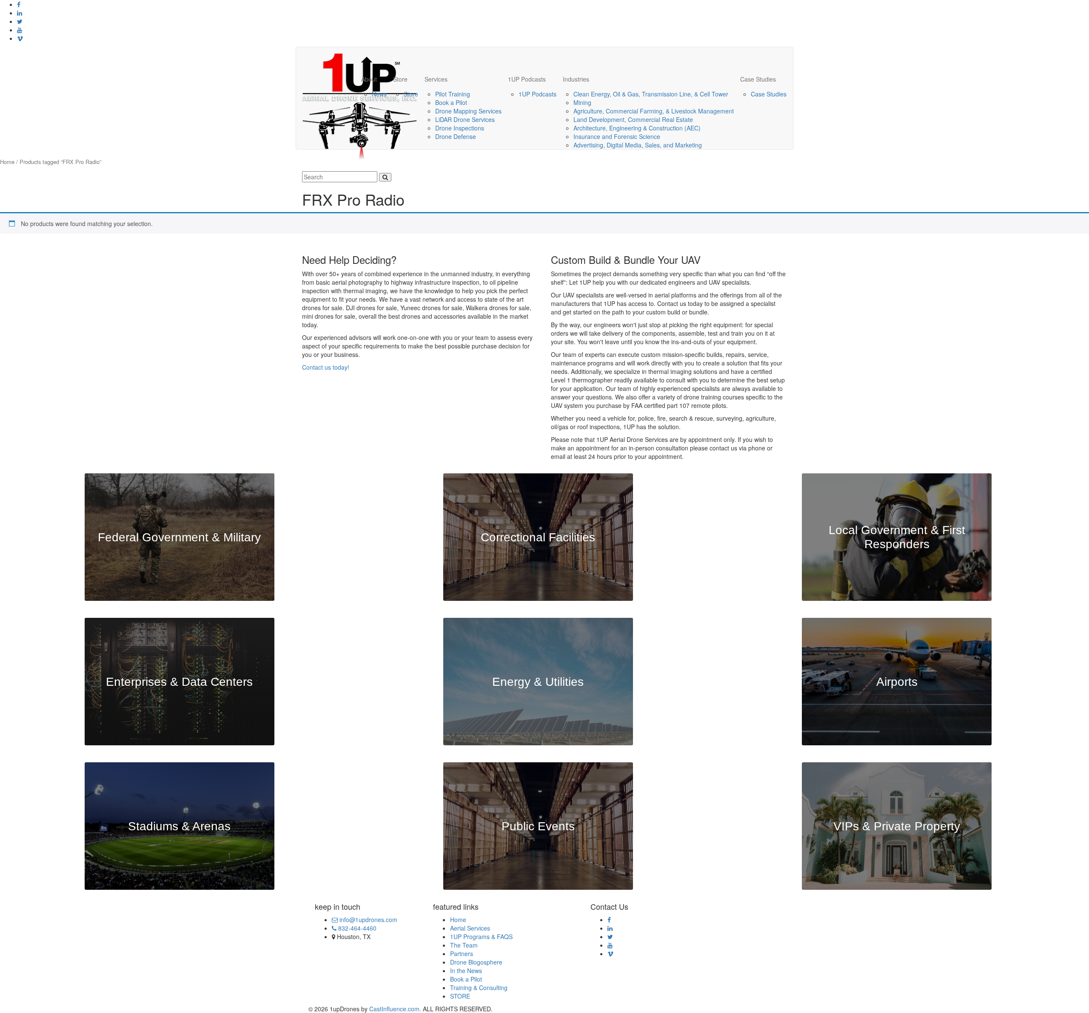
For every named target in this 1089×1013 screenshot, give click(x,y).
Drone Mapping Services (468, 111)
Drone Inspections (459, 128)
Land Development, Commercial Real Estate (633, 119)
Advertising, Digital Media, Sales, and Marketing (637, 145)
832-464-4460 (356, 928)
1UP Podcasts (527, 79)
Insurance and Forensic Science (616, 136)
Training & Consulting (478, 987)
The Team (464, 945)
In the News (466, 970)
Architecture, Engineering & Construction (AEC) (637, 128)
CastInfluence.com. (394, 1009)
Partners (461, 953)
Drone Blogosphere (476, 962)
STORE (460, 996)
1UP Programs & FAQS (481, 936)
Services (436, 79)
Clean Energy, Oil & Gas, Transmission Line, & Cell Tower (650, 94)
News (379, 94)
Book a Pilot (451, 102)
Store (400, 79)
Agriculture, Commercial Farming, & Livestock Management (653, 111)
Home (7, 162)
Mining (582, 102)
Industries (576, 79)
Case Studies (758, 79)
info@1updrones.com (367, 919)
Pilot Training (452, 94)
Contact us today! (325, 367)
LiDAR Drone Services (465, 119)
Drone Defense (455, 136)
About (369, 79)
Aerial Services (470, 928)
